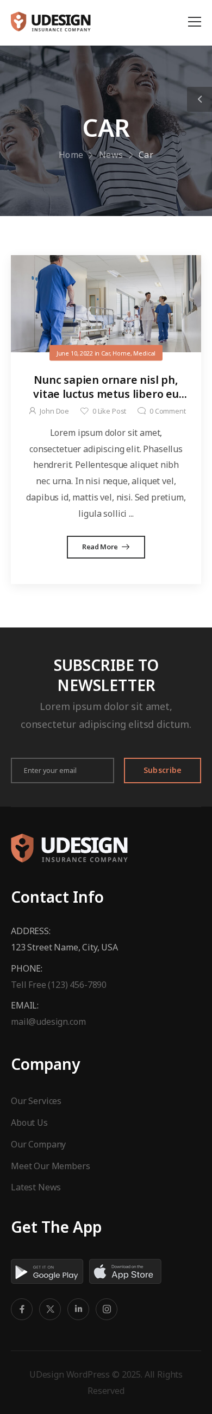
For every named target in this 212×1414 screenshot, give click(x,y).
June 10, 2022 (75, 352)
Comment (167, 411)
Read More (101, 546)
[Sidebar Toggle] (199, 99)
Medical (144, 352)
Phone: (26, 968)
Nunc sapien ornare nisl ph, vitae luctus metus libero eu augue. (105, 393)
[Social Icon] (22, 1309)
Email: (25, 1005)
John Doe (54, 411)
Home (71, 155)
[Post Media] (106, 303)
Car (105, 352)
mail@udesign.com (48, 1022)
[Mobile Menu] (194, 21)
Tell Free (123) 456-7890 (59, 985)
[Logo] (51, 21)
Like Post (109, 411)
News (111, 155)
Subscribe (163, 770)
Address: (31, 931)
